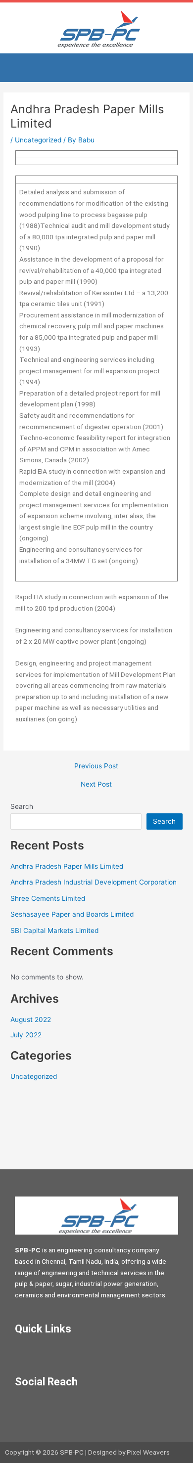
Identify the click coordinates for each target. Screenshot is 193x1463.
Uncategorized (38, 140)
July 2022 (26, 1035)
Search (21, 806)
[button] (96, 67)
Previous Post (96, 766)
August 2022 (30, 1019)
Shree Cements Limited (47, 898)
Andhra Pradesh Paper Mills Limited (66, 866)
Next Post (96, 784)
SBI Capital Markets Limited (54, 930)
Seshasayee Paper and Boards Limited (72, 914)
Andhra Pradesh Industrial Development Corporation (93, 882)
